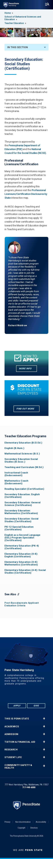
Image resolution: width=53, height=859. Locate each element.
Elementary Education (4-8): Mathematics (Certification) (21, 563)
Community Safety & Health (18, 766)
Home (8, 13)
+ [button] (44, 718)
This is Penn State (17, 718)
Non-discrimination (23, 822)
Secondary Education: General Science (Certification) (22, 503)
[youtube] (34, 695)
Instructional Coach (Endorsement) (16, 474)
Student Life (13, 757)
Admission (11, 734)
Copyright (21, 828)
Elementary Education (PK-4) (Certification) (22, 547)
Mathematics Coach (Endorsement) (16, 482)
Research (11, 749)
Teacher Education (14, 23)
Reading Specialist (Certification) (24, 489)
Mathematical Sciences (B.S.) (22, 453)
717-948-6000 (28, 787)
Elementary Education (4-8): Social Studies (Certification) (25, 571)
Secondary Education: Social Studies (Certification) (21, 520)
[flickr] (27, 695)
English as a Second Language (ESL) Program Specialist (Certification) (22, 538)
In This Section (17, 47)
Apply (16, 705)
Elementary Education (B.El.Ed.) (23, 442)
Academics (12, 726)
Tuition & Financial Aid (20, 742)
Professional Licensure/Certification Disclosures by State (26, 194)
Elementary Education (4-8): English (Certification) (21, 555)
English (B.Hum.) (14, 448)
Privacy (7, 822)
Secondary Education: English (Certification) (22, 495)
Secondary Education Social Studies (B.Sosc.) (21, 460)
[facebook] (12, 695)
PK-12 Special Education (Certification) (19, 528)
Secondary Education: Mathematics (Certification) (21, 512)
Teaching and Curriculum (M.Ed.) (24, 467)
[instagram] (41, 695)
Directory (34, 828)
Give (36, 705)
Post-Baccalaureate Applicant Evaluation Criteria (22, 604)
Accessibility (41, 822)
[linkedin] (19, 695)
